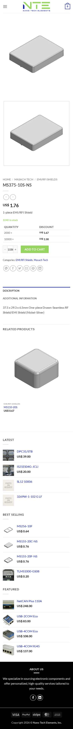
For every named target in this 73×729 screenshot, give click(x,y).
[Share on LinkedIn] (40, 268)
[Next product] (6, 197)
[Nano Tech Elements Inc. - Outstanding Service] (36, 6)
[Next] (16, 91)
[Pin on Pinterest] (33, 268)
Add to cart (35, 249)
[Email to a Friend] (26, 268)
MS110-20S (10, 407)
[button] (5, 6)
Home (7, 179)
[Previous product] (13, 197)
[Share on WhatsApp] (6, 268)
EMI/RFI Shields (47, 179)
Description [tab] (11, 290)
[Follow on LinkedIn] (40, 698)
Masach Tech (23, 179)
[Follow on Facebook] (33, 698)
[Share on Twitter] (20, 268)
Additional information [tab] (20, 298)
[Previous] (6, 91)
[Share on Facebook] (13, 268)
